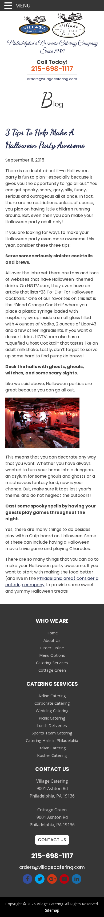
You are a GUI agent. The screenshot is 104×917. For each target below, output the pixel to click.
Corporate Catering (52, 703)
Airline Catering (52, 695)
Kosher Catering (52, 755)
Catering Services (52, 662)
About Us (52, 640)
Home (52, 632)
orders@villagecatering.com (52, 78)
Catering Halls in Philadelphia (52, 740)
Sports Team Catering (52, 733)
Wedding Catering (52, 710)
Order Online (52, 647)
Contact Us (52, 840)
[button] (9, 6)
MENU (22, 5)
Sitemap (52, 910)
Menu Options (52, 655)
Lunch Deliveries (52, 725)
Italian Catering (52, 747)
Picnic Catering (52, 718)
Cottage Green (52, 670)
